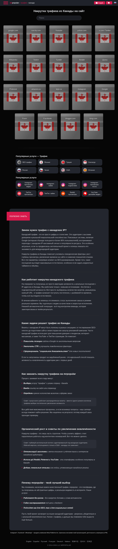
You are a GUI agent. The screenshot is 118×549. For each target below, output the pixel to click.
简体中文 (75, 541)
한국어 (82, 541)
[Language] (115, 3)
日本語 (89, 541)
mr (14, 3)
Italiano (67, 541)
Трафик (24, 3)
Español (36, 541)
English (28, 541)
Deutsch (60, 541)
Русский (44, 541)
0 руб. (100, 3)
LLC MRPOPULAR (64, 545)
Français (52, 541)
